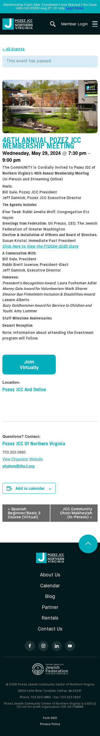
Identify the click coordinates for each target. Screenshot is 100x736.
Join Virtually (29, 364)
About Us (50, 575)
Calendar (50, 586)
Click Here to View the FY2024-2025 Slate (40, 246)
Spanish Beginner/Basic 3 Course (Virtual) (24, 513)
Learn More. (75, 8)
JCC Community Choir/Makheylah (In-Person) (76, 513)
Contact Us (50, 629)
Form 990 (50, 718)
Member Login (74, 24)
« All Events (13, 49)
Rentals (50, 618)
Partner (50, 607)
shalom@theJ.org (18, 465)
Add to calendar (30, 488)
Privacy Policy (50, 724)
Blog (50, 596)
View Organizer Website (22, 459)
